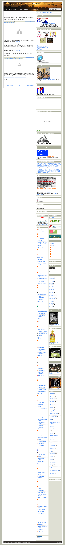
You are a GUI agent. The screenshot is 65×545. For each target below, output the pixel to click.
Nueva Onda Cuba (40, 169)
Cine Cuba (40, 290)
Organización (52, 448)
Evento (10, 9)
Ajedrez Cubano (41, 238)
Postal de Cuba (41, 490)
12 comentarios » (12, 22)
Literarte (48, 171)
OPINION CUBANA (41, 472)
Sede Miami (52, 464)
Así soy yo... (40, 259)
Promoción (51, 461)
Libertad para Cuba (41, 435)
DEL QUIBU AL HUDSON (42, 331)
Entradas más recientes (9, 85)
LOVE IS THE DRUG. (42, 445)
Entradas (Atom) (12, 87)
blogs (51, 406)
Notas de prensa (52, 445)
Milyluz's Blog (40, 463)
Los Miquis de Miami (42, 441)
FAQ (31, 9)
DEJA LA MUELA (41, 329)
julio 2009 (51, 283)
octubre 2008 (51, 297)
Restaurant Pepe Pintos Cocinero (42, 46)
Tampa (51, 467)
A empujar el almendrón (47, 166)
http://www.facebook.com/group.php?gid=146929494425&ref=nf (15, 77)
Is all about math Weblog (42, 408)
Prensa (20, 9)
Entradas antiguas (30, 85)
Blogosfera (51, 404)
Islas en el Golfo (41, 410)
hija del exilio (40, 400)
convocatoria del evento (43, 224)
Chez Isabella (17, 50)
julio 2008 (51, 301)
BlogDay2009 (52, 401)
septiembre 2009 (52, 280)
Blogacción (52, 399)
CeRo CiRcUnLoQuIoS (42, 283)
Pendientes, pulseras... (42, 481)
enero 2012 (51, 277)
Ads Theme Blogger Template (25, 542)
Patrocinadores (52, 453)
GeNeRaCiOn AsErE (42, 391)
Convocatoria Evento (53, 416)
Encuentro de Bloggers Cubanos (49, 23)
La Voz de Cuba (41, 432)
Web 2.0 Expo (52, 473)
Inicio (6, 9)
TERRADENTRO (41, 511)
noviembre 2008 (52, 295)
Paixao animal (44, 171)
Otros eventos (52, 450)
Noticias (51, 447)
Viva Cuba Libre (41, 524)
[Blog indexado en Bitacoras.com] (42, 538)
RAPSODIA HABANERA (42, 497)
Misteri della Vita (42, 165)
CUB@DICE (40, 299)
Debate (51, 419)
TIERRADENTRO (41, 515)
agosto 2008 (51, 300)
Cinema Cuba (40, 292)
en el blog (55, 193)
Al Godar (52, 245)
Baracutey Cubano (41, 261)
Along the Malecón (41, 247)
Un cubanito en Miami (42, 522)
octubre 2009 (51, 278)
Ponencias (51, 456)
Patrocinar (15, 9)
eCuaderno (40, 345)
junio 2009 (51, 284)
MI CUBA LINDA (41, 461)
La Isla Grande (40, 430)
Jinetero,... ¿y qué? (41, 417)
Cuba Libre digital (57, 171)
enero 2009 (51, 292)
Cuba (51, 417)
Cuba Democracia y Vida (43, 172)
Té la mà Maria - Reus (43, 167)
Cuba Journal (40, 309)
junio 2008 (51, 303)
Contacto (26, 9)
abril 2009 (51, 287)
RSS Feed (39, 12)
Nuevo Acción (40, 470)
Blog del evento (52, 398)
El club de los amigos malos (48, 169)
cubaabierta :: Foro (41, 313)
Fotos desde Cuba (41, 387)
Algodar (39, 245)
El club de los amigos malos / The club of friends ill (42, 358)
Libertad (51, 440)
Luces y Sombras (41, 447)
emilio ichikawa (41, 377)
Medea (39, 456)
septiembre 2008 (52, 298)
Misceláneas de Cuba (40, 170)
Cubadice (48, 163)
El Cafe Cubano (41, 355)
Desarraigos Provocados (54, 163)
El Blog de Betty (41, 347)
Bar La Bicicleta (39, 49)
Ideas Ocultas (40, 404)
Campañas (52, 407)
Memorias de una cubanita (41, 163)
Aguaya (52, 243)
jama (50, 437)
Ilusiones (40, 406)
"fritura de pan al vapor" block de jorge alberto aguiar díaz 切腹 (42, 230)
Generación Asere (44, 168)
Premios (51, 459)
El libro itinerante (41, 368)
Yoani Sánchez (52, 475)
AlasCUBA (40, 240)
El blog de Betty (56, 169)
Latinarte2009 (17, 41)
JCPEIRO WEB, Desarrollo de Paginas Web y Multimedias (42, 414)
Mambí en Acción (41, 452)
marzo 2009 (51, 289)
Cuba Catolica (40, 303)
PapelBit (39, 474)
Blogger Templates (18, 542)
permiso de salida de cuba (11, 58)
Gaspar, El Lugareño (42, 389)
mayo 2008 (51, 304)
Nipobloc (52, 171)
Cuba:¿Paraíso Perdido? (42, 311)
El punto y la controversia (54, 170)
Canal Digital (52, 409)
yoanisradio (40, 529)
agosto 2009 (51, 281)
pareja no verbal (41, 479)
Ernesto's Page (41, 383)
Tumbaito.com (39, 44)
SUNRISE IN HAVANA (42, 509)
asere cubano (40, 257)
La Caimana (40, 425)
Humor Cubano (41, 402)
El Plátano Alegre (41, 370)
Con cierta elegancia (42, 294)
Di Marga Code (41, 340)
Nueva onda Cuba (41, 468)
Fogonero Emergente (51, 167)
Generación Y (40, 393)
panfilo (51, 451)
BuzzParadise (56, 165)
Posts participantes (40, 190)
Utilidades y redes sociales (54, 470)
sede (39, 82)
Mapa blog (35, 9)
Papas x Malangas (40, 166)
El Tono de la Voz (41, 375)
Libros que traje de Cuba (42, 437)
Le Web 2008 (52, 439)
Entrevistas (52, 426)
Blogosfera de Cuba (54, 247)
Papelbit (53, 166)
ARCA (38, 45)
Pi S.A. (39, 488)
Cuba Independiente (55, 168)
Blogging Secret (12, 542)
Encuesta (51, 425)
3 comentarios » (19, 58)
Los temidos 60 (41, 443)
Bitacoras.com (52, 396)
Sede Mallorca (52, 462)
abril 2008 (51, 306)
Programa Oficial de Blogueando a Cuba (48, 79)
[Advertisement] (19, 14)
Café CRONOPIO (41, 281)
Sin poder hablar (41, 504)
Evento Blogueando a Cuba (54, 428)
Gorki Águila (52, 433)
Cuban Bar (38, 48)
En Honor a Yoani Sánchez (45, 164)
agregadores (52, 393)
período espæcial (41, 486)
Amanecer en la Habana (42, 249)
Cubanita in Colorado (42, 321)
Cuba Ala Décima (41, 301)
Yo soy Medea (53, 254)
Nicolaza (39, 465)
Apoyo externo (52, 395)
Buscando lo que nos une (49, 165)
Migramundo (50, 168)
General (51, 432)
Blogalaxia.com (47, 170)
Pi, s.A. (38, 172)
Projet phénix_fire (41, 492)
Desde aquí (40, 335)
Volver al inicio (59, 542)
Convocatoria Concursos (54, 414)
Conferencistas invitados (54, 413)
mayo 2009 (51, 286)
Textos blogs (52, 468)
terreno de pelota (41, 513)
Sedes (51, 465)
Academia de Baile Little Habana (42, 47)
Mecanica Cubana (41, 454)
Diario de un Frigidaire (42, 343)
